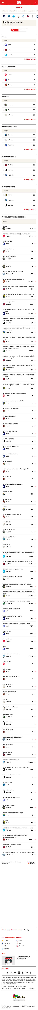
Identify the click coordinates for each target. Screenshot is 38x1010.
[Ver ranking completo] (34, 228)
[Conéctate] (35, 2)
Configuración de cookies (19, 988)
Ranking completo (29, 59)
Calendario (31, 11)
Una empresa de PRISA (19, 996)
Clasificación (22, 11)
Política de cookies (6, 988)
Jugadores (23, 30)
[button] (19, 1000)
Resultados (13, 11)
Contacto (4, 986)
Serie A (19, 7)
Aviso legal (11, 986)
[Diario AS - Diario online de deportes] (19, 2)
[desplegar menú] (2, 2)
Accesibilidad (31, 988)
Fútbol (13, 930)
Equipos (14, 30)
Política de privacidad (21, 986)
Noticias (5, 11)
